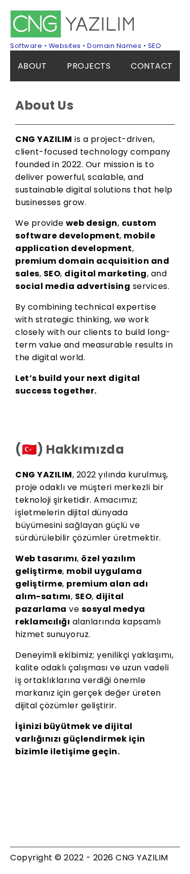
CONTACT (152, 66)
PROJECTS (88, 66)
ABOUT (32, 66)
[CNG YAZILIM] (73, 35)
